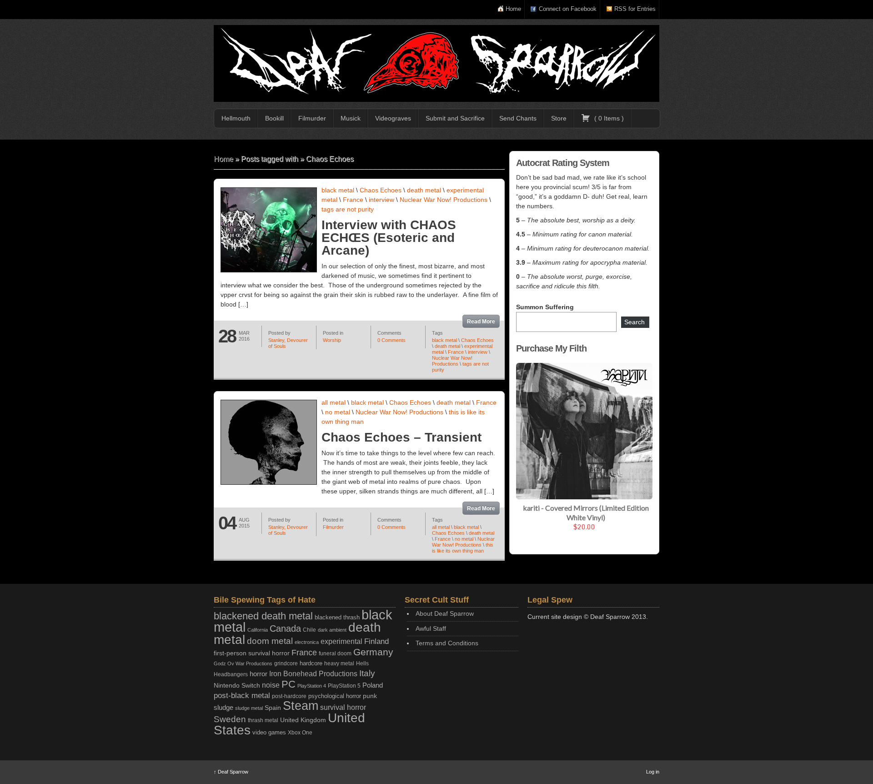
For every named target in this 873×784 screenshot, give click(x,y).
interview (381, 199)
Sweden (230, 719)
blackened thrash (337, 617)
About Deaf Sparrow (445, 613)
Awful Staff (431, 628)
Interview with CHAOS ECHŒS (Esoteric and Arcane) (388, 237)
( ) (608, 118)
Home (513, 8)
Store (559, 118)
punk (370, 696)
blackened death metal (263, 616)
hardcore (311, 663)
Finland (376, 641)
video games (269, 732)
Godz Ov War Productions (243, 663)
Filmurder (312, 118)
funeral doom (335, 653)
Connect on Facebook (568, 8)
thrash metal (263, 720)
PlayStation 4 (311, 686)
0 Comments (391, 340)
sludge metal (249, 708)
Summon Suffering (545, 307)
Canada (285, 628)
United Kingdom (303, 720)
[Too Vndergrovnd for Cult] (436, 63)
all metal (333, 402)
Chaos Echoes (380, 190)
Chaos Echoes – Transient (401, 437)
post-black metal (242, 695)
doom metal (270, 641)
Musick (351, 118)
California (257, 630)
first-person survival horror (252, 653)
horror (258, 674)
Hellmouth (236, 118)
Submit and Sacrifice (455, 118)
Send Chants (518, 118)
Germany (373, 652)
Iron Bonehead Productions (313, 673)
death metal (424, 190)
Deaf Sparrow (231, 771)
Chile (309, 630)
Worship (332, 340)
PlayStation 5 (344, 686)
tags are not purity (347, 209)
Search (634, 322)
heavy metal (339, 663)
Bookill (274, 118)
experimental (341, 641)
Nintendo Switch (237, 685)
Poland (372, 685)
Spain (273, 707)
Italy (367, 673)
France (353, 199)
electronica (307, 642)
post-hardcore (289, 696)
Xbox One (300, 732)
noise (271, 685)
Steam (300, 706)
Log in (652, 771)
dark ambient (332, 630)
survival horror (343, 707)
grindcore (286, 663)
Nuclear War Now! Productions (443, 199)
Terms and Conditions (447, 643)
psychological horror (334, 696)
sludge (223, 707)
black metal (337, 190)
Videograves (393, 118)
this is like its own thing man (462, 547)
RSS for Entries (635, 8)
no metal (337, 412)
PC (288, 684)
